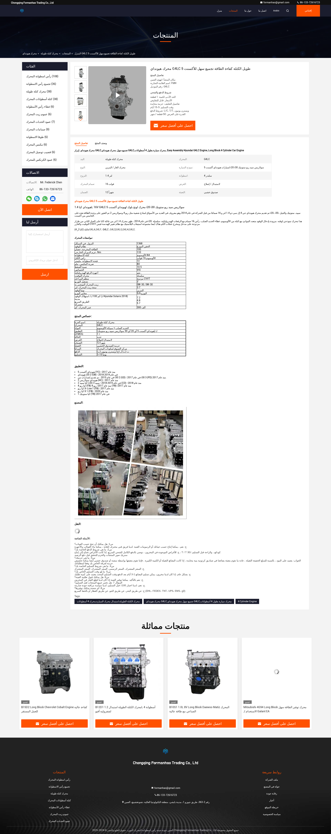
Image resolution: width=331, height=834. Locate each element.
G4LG (119, 229)
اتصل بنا (262, 10)
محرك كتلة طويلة (49, 53)
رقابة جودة (271, 793)
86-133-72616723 (309, 2)
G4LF (98, 229)
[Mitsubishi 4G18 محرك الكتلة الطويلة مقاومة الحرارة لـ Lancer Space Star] (276, 672)
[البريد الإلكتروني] (53, 198)
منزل (219, 10)
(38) (39, 91)
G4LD (113, 229)
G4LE (132, 229)
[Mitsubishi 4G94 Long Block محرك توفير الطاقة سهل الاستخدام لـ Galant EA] (202, 672)
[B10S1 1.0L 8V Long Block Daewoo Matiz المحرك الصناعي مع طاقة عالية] (128, 672)
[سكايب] (37, 198)
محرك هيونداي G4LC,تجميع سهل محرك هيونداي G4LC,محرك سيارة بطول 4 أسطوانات (189, 601)
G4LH (126, 229)
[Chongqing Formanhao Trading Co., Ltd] (22, 11)
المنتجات (233, 10)
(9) (37, 129)
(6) (40, 106)
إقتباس (308, 10)
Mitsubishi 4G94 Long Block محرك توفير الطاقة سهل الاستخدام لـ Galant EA (200, 709)
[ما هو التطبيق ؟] (44, 198)
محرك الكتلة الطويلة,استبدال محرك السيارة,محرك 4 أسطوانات (108, 601)
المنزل (77, 53)
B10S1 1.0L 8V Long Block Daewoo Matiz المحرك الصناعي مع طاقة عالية (125, 709)
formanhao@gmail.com (276, 2)
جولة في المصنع (272, 786)
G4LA (92, 229)
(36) (41, 84)
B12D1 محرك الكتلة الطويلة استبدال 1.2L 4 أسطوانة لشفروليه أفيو (51, 709)
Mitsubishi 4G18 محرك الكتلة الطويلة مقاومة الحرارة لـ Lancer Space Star (275, 709)
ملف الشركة (271, 779)
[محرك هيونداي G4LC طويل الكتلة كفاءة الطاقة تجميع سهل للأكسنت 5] (117, 95)
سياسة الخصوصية (272, 814)
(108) (42, 76)
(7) (40, 121)
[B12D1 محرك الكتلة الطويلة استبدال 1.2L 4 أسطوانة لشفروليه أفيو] (54, 672)
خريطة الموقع (272, 807)
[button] (80, 119)
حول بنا (248, 10)
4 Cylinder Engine (247, 601)
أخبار (271, 800)
